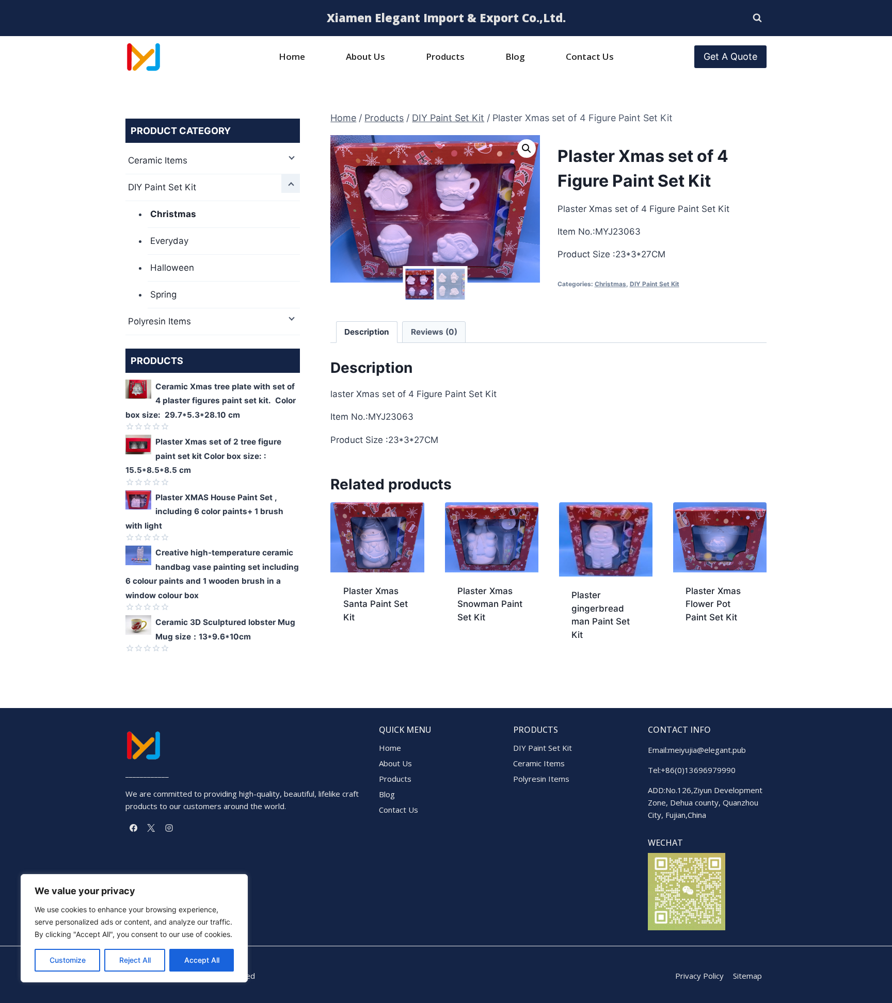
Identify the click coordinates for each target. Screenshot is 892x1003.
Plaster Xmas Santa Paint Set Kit (375, 604)
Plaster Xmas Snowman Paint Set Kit (489, 604)
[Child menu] (290, 156)
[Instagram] (169, 827)
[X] (151, 827)
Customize (68, 960)
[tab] (367, 332)
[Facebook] (133, 827)
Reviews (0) (434, 332)
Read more (365, 650)
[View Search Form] (757, 18)
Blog (515, 56)
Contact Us (590, 56)
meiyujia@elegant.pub (707, 750)
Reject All (135, 960)
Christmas (610, 284)
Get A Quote (730, 56)
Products (445, 56)
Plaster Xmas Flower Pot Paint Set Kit (713, 604)
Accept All (201, 960)
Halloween (172, 267)
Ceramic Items (157, 160)
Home (292, 56)
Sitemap (747, 976)
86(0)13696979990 (700, 770)
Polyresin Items (159, 321)
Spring (163, 294)
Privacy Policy (699, 976)
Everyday (169, 241)
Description (366, 332)
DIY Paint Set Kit (654, 284)
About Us (365, 56)
